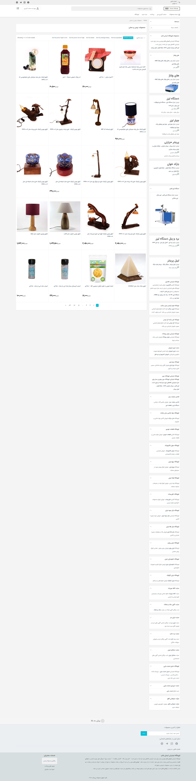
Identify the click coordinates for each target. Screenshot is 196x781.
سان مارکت (171, 418)
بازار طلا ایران (170, 532)
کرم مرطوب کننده (156, 312)
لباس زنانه (155, 337)
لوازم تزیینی (170, 503)
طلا (162, 532)
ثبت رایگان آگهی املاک (172, 610)
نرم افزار (155, 581)
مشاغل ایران (172, 655)
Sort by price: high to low (59, 38)
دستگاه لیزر (176, 405)
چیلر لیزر (170, 124)
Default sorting (128, 38)
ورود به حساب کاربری (30, 8)
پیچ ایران (171, 467)
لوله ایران (171, 483)
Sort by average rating (102, 38)
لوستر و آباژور (171, 368)
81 (78, 305)
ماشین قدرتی (174, 675)
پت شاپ (173, 639)
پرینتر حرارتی (164, 146)
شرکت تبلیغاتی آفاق (173, 704)
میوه (155, 516)
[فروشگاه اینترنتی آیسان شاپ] (171, 9)
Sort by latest (90, 38)
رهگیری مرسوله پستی (49, 761)
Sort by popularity (116, 38)
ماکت (152, 672)
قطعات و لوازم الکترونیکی (172, 454)
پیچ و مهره (158, 467)
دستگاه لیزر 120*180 (174, 295)
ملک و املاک (157, 610)
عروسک (157, 672)
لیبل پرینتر (154, 48)
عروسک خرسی (165, 675)
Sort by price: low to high (76, 38)
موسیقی (153, 594)
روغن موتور (162, 548)
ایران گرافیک (171, 581)
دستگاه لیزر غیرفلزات (159, 102)
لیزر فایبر (177, 48)
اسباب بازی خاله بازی (173, 678)
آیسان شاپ (166, 41)
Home (145, 20)
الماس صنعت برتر (174, 402)
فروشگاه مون (165, 379)
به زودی (174, 3)
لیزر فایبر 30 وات (164, 291)
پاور (171, 79)
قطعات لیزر (169, 405)
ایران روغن (171, 548)
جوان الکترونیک (170, 451)
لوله (160, 483)
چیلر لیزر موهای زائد (161, 124)
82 (74, 305)
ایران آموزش (172, 351)
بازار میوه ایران (166, 516)
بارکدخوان (160, 48)
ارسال (143, 733)
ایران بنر (173, 623)
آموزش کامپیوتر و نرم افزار (162, 354)
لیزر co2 (171, 106)
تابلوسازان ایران (170, 564)
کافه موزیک (172, 594)
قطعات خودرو (167, 435)
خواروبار (177, 422)
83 (70, 305)
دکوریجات (168, 499)
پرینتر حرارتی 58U (169, 48)
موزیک (159, 594)
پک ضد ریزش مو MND (161, 295)
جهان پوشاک (166, 337)
